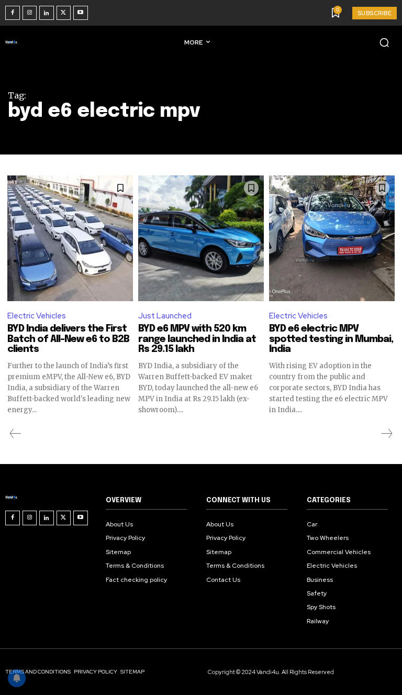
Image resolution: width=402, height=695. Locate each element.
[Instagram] (30, 13)
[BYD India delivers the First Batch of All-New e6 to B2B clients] (70, 238)
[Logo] (13, 41)
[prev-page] (15, 434)
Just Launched (165, 316)
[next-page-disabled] (386, 434)
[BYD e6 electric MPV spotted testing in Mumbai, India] (332, 238)
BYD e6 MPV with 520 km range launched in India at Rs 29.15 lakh (197, 339)
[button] (384, 42)
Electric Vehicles (36, 316)
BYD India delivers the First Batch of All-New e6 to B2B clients (68, 339)
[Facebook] (12, 13)
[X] (64, 13)
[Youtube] (80, 13)
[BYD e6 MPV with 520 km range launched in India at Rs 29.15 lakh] (201, 238)
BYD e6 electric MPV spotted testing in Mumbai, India (331, 339)
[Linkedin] (46, 13)
